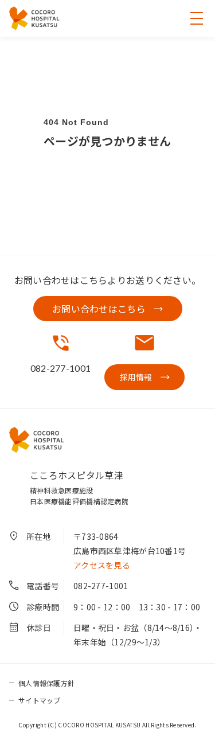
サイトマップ (39, 700)
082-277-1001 (100, 585)
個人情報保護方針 (46, 683)
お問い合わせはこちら (99, 308)
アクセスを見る (101, 565)
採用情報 (136, 377)
